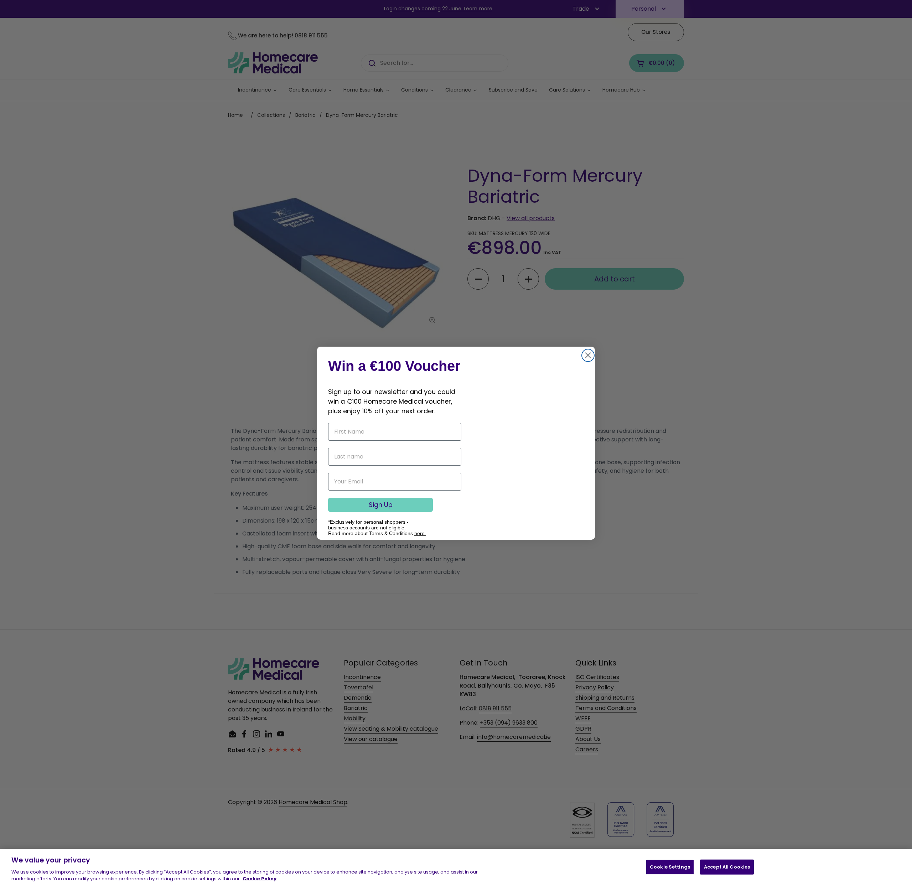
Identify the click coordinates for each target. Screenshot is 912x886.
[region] (456, 867)
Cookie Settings (670, 867)
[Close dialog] (588, 355)
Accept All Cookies (727, 867)
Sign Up (381, 504)
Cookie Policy (259, 878)
